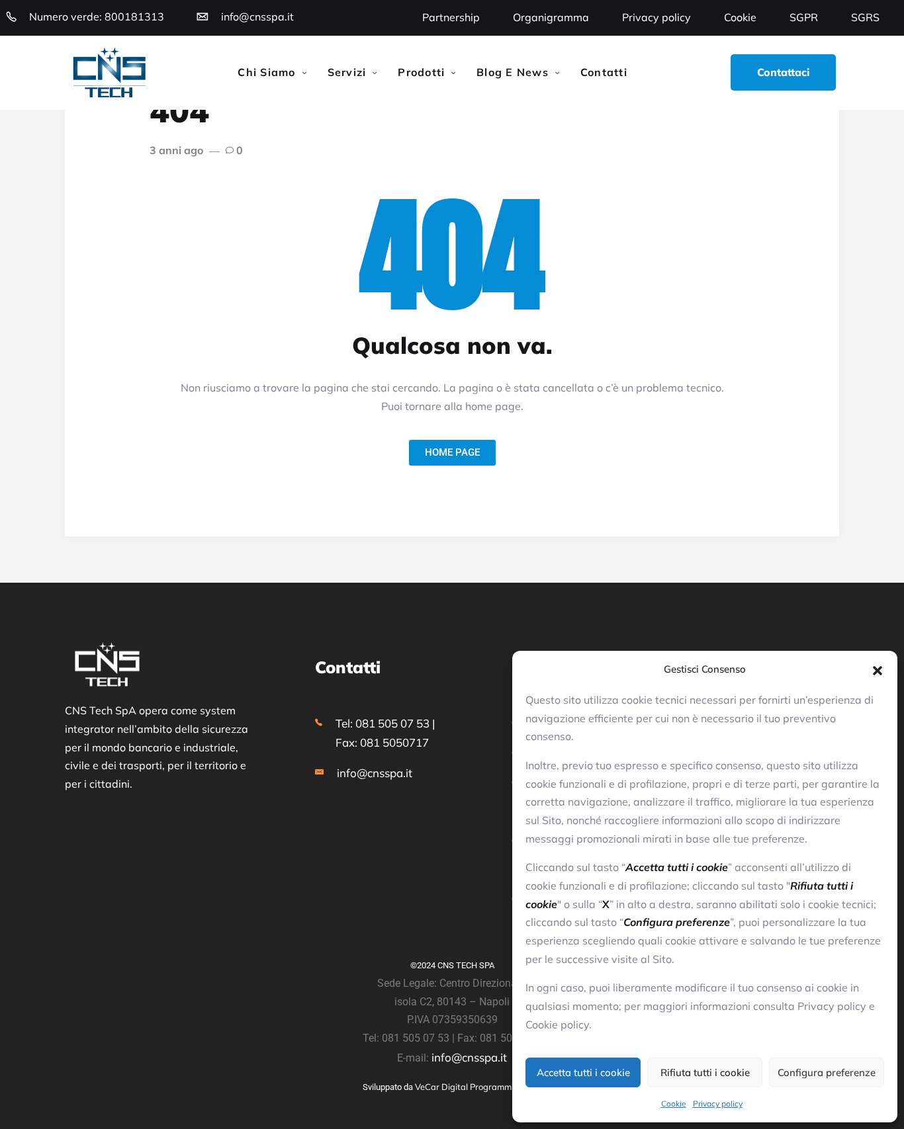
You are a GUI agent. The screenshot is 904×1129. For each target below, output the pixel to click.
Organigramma (551, 17)
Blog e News (512, 72)
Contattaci (783, 72)
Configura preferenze (827, 1072)
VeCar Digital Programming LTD (478, 1086)
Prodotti (421, 72)
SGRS (865, 17)
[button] (877, 669)
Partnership (451, 17)
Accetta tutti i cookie (583, 1072)
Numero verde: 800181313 (96, 16)
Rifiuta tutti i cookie (705, 1072)
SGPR (804, 17)
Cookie (673, 1103)
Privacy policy (718, 1103)
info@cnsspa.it (257, 16)
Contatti (603, 72)
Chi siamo (266, 72)
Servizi (347, 72)
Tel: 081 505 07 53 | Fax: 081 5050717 (385, 732)
